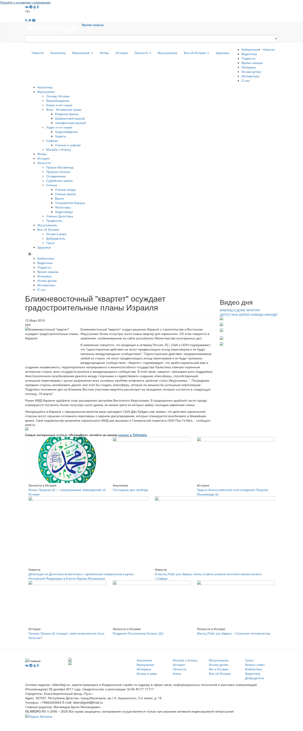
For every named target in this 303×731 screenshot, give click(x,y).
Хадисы (60, 136)
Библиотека (250, 49)
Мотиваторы (251, 76)
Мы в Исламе (218, 669)
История (122, 52)
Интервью (249, 67)
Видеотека (249, 54)
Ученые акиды (65, 189)
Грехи (50, 242)
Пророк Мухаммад (59, 167)
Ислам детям (251, 71)
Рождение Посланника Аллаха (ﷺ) (138, 633)
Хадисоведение (66, 131)
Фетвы (104, 52)
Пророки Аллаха (58, 171)
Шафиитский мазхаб (70, 118)
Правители (54, 220)
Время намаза (93, 24)
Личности (141, 52)
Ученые (51, 185)
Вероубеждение (57, 100)
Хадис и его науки (59, 127)
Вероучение (81, 52)
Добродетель (55, 238)
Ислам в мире (56, 234)
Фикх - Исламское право (64, 109)
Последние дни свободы (130, 489)
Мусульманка (167, 52)
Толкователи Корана (70, 202)
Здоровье (222, 52)
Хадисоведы (64, 211)
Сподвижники (56, 176)
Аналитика (58, 52)
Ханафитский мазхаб (70, 122)
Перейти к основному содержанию (25, 2)
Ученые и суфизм (68, 145)
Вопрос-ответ (255, 664)
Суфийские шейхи (59, 180)
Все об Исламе (195, 52)
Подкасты (249, 58)
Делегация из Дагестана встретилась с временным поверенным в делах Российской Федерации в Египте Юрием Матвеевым (81, 576)
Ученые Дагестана (59, 216)
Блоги (177, 673)
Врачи (59, 198)
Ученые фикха (65, 194)
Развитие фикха (66, 114)
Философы (63, 207)
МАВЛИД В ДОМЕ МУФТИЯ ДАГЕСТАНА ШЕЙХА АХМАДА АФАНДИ (248, 312)
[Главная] (53, 28)
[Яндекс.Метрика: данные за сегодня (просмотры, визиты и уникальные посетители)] (38, 716)
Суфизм (52, 140)
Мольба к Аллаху (58, 149)
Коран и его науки (59, 105)
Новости (38, 52)
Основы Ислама (58, 96)
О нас (246, 80)
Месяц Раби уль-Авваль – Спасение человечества (233, 633)
